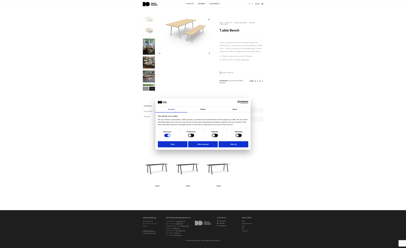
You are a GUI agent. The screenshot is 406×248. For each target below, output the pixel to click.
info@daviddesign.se (149, 231)
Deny (173, 144)
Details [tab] (203, 109)
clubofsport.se (179, 223)
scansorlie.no (178, 235)
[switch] (191, 135)
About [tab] (234, 109)
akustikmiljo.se (180, 221)
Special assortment (240, 22)
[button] (209, 19)
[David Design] (150, 5)
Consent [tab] (171, 109)
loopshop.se (176, 228)
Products (228, 22)
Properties (148, 106)
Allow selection (203, 144)
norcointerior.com (180, 230)
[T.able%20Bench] (255, 81)
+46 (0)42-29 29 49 (149, 233)
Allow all (233, 144)
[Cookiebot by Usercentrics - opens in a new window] (239, 102)
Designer (147, 116)
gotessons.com (184, 226)
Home (221, 22)
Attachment (148, 111)
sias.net (177, 233)
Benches (252, 22)
